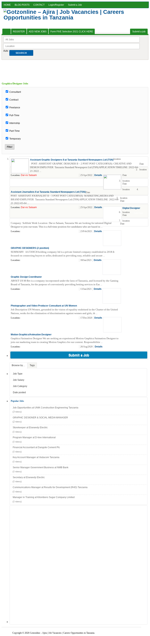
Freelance (14, 107)
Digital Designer (131, 208)
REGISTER (19, 31)
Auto (5, 50)
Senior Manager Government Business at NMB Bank (40, 467)
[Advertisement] (75, 68)
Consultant (15, 92)
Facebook (144, 175)
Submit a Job (75, 5)
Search (21, 53)
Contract (13, 99)
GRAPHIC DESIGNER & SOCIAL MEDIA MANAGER (41, 417)
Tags (32, 365)
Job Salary (18, 380)
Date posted (19, 392)
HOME (7, 5)
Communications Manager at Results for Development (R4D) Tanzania (50, 487)
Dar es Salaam (29, 175)
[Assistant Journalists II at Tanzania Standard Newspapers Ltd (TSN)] (112, 188)
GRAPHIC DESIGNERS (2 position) (30, 248)
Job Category (20, 386)
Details (98, 175)
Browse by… (18, 365)
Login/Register (56, 5)
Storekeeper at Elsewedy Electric (30, 427)
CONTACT (39, 5)
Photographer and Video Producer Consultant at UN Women (44, 305)
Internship (14, 123)
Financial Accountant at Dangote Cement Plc (36, 447)
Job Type (17, 373)
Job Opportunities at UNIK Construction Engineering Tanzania (45, 407)
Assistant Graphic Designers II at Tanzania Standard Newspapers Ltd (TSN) (71, 159)
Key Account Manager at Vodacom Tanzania (36, 457)
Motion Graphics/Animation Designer (31, 334)
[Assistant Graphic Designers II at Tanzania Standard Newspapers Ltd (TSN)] (20, 172)
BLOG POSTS (22, 5)
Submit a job (139, 31)
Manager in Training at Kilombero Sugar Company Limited (44, 497)
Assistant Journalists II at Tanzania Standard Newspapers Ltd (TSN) (48, 192)
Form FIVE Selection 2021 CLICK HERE (71, 31)
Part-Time (14, 131)
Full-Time (14, 115)
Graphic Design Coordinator (26, 277)
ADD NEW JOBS (37, 31)
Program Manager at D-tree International (34, 437)
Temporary (15, 138)
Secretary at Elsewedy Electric (29, 477)
